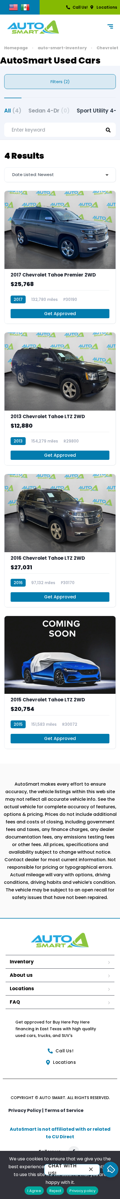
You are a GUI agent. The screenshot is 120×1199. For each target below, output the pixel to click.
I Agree (34, 1190)
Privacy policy (82, 1190)
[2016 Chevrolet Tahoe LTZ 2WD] (60, 540)
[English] (13, 7)
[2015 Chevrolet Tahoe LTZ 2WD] (60, 682)
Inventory (22, 961)
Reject (55, 1190)
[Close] (91, 1170)
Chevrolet (107, 48)
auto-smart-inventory (62, 48)
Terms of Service (63, 1110)
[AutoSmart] (33, 27)
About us (21, 975)
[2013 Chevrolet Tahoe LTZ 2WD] (60, 398)
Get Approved (60, 313)
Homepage (16, 48)
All (12, 110)
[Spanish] (25, 7)
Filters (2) (60, 82)
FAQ (15, 1002)
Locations (22, 988)
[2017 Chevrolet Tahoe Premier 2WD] (60, 257)
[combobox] (60, 174)
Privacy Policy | (26, 1110)
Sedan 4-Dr (49, 110)
